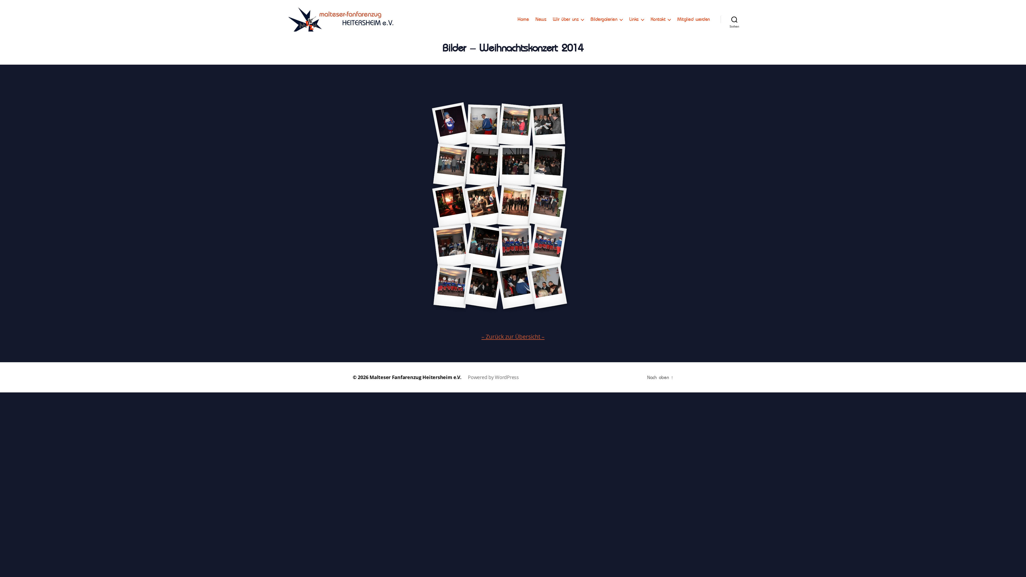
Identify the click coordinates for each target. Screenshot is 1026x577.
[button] (1014, 7)
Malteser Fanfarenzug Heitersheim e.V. (415, 377)
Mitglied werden (693, 19)
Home (523, 19)
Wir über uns (565, 19)
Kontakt (658, 19)
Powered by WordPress (493, 377)
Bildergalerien (603, 19)
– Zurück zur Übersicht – (513, 336)
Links (634, 19)
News (540, 19)
